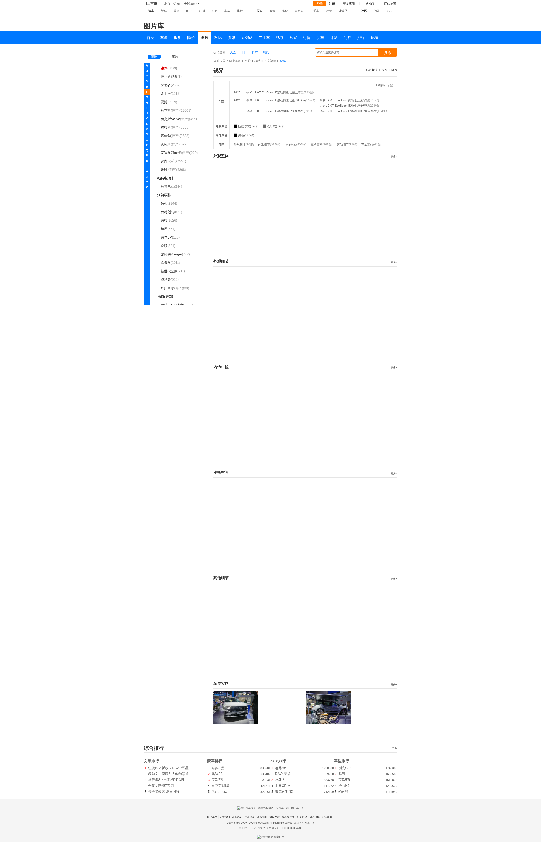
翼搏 (169, 102)
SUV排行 (278, 761)
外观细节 (269, 144)
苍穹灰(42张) (275, 126)
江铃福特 (164, 195)
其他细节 (347, 144)
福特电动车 (165, 178)
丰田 (244, 52)
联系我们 (262, 816)
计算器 (343, 10)
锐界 (169, 68)
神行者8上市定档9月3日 (166, 780)
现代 (266, 52)
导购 (176, 10)
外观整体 (244, 144)
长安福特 (270, 61)
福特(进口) (165, 296)
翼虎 (173, 161)
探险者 (170, 85)
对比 (214, 10)
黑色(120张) (246, 135)
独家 (293, 38)
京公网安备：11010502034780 (284, 828)
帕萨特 (343, 791)
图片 (189, 10)
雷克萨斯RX (284, 791)
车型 (227, 10)
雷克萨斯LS (220, 785)
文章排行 (151, 761)
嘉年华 (175, 136)
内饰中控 (295, 144)
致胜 (173, 169)
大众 (233, 52)
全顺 (168, 246)
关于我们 (225, 816)
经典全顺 (175, 288)
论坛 (389, 10)
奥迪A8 (217, 774)
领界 (168, 229)
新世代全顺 (173, 271)
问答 (377, 10)
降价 (285, 10)
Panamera (219, 791)
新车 (164, 10)
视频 (280, 38)
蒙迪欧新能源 (179, 153)
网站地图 (237, 816)
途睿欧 (170, 263)
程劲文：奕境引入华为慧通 (168, 774)
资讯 (231, 38)
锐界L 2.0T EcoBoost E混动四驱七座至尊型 (275, 92)
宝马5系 (344, 780)
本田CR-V (282, 785)
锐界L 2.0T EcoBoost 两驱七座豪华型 (344, 100)
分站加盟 (327, 816)
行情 (329, 10)
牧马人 (280, 780)
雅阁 (341, 774)
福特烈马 (171, 212)
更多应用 (349, 3)
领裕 (169, 203)
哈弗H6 (280, 768)
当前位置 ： (221, 61)
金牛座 (170, 93)
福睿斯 (175, 127)
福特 (257, 61)
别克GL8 (344, 768)
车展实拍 (371, 144)
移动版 (370, 3)
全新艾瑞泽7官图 (161, 785)
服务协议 (302, 816)
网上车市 (150, 3)
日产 (255, 52)
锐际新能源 (171, 76)
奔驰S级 (218, 768)
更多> (394, 156)
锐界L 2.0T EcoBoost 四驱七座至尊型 (344, 105)
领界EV (170, 237)
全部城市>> (191, 3)
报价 (272, 10)
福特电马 (171, 186)
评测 (202, 10)
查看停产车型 (384, 85)
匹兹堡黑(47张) (248, 126)
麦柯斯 (174, 144)
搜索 (388, 53)
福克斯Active (179, 119)
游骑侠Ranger (175, 254)
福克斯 (176, 110)
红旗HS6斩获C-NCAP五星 (168, 768)
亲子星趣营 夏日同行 (163, 791)
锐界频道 (371, 69)
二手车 (314, 10)
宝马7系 (218, 780)
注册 (332, 3)
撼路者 (170, 279)
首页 (150, 38)
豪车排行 (214, 761)
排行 (240, 10)
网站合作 (314, 816)
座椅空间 (322, 144)
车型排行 (341, 761)
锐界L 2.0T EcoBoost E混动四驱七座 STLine (275, 100)
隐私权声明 (288, 816)
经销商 (299, 10)
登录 (320, 3)
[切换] (176, 3)
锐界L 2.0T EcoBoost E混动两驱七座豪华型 (275, 111)
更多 (394, 748)
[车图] (154, 50)
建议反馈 (274, 816)
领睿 (169, 220)
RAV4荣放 (283, 774)
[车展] (175, 50)
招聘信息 (250, 816)
